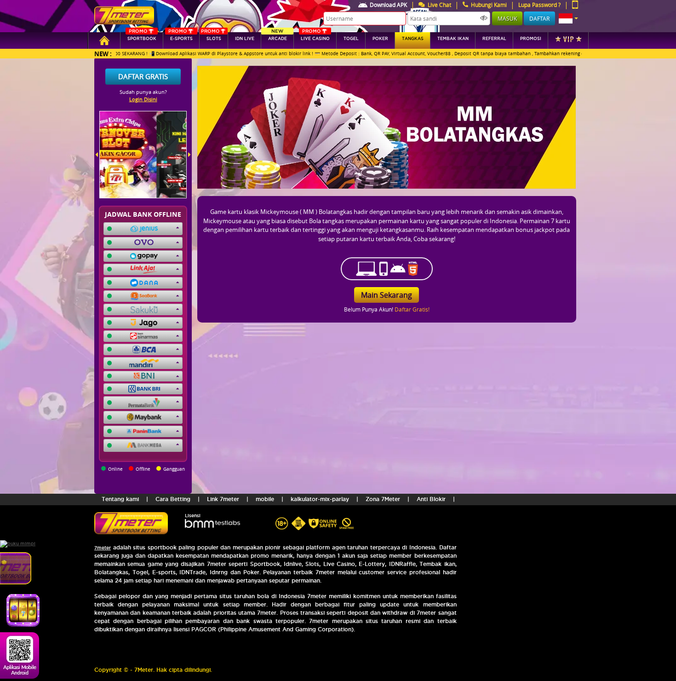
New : (103, 53)
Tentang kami (120, 499)
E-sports (180, 36)
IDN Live (244, 38)
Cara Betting (172, 499)
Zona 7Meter (383, 499)
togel (351, 38)
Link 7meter (223, 499)
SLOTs (211, 36)
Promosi (530, 38)
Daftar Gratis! (412, 309)
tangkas (413, 38)
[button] (568, 18)
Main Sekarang (386, 295)
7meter (102, 547)
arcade (277, 36)
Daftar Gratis (143, 76)
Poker (380, 38)
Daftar (539, 18)
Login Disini (143, 99)
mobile (265, 499)
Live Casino (315, 36)
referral (494, 38)
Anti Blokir (431, 499)
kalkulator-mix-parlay (320, 499)
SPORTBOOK (141, 36)
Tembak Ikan (453, 38)
